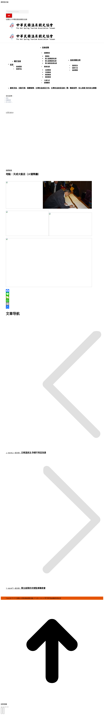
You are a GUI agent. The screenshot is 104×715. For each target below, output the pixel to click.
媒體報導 (9, 170)
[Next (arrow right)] (3, 711)
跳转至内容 (4, 2)
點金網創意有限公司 (55, 598)
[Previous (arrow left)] (1, 711)
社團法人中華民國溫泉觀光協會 (24, 598)
